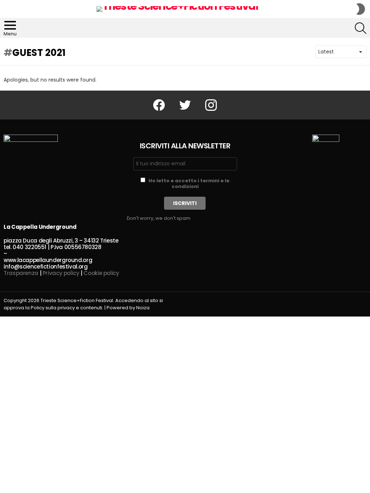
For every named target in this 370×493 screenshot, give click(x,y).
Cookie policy (101, 273)
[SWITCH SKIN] (360, 9)
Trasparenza (21, 273)
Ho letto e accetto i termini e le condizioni (189, 183)
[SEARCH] (360, 28)
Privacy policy (61, 273)
